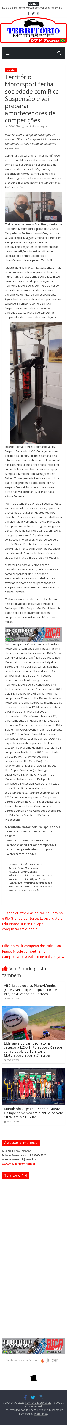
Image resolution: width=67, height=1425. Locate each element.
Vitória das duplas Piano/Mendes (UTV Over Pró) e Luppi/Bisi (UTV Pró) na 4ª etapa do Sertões (30, 989)
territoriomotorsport (37, 126)
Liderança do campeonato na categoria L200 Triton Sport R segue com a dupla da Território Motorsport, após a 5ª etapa (33, 1049)
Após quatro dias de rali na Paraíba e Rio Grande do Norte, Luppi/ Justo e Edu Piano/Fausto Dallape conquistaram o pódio (32, 921)
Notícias (11, 70)
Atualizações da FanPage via (22, 1360)
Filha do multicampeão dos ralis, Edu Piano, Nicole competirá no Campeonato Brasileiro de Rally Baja (33, 951)
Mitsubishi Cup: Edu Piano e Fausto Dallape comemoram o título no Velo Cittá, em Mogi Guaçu (33, 1112)
